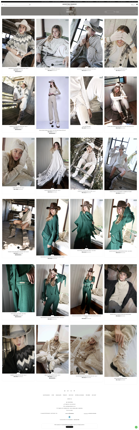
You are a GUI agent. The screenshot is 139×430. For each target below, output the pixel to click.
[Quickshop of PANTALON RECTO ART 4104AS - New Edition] (18, 309)
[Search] (29, 4)
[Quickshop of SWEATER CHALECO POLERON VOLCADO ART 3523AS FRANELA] (121, 310)
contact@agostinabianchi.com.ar (70, 406)
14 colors (120, 376)
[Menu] (2, 4)
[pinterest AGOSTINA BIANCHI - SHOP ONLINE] (74, 391)
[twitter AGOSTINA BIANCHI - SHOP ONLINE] (71, 391)
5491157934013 (70, 402)
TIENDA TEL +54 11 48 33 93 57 (70, 404)
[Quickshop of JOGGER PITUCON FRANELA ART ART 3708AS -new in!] (86, 187)
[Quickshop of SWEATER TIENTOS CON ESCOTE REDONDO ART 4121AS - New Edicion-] (52, 313)
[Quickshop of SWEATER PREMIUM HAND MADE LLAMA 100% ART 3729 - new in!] (86, 372)
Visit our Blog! (70, 410)
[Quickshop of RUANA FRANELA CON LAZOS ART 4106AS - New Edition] (86, 246)
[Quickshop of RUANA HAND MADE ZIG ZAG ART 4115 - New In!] (52, 186)
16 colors (120, 67)
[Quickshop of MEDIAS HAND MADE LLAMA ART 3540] (121, 374)
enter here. (71, 419)
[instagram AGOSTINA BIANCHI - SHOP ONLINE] (64, 391)
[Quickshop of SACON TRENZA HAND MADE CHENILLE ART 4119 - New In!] (86, 65)
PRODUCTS (65, 395)
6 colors (87, 189)
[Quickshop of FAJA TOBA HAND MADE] (86, 122)
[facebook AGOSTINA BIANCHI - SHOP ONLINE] (67, 391)
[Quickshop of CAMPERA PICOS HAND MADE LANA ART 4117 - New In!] (18, 122)
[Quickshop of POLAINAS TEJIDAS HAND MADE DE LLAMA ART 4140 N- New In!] (18, 248)
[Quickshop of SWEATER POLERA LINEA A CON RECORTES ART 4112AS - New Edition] (121, 247)
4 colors (18, 186)
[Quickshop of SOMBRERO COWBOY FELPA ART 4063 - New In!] (18, 371)
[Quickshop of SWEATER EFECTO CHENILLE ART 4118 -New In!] (52, 65)
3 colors (52, 67)
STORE (53, 395)
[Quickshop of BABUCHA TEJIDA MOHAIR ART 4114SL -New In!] (52, 371)
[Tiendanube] (69, 413)
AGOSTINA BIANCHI (46, 395)
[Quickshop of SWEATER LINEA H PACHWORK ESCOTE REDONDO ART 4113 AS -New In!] (52, 253)
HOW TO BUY (71, 395)
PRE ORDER (88, 395)
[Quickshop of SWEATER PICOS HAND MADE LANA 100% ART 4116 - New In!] (18, 64)
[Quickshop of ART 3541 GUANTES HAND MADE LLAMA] (121, 65)
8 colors (87, 374)
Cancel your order (76, 419)
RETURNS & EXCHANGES (79, 395)
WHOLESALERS (58, 395)
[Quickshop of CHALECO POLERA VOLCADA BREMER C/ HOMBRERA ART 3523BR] (121, 187)
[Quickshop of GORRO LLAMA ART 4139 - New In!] (18, 184)
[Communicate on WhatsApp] (136, 427)
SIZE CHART (94, 395)
